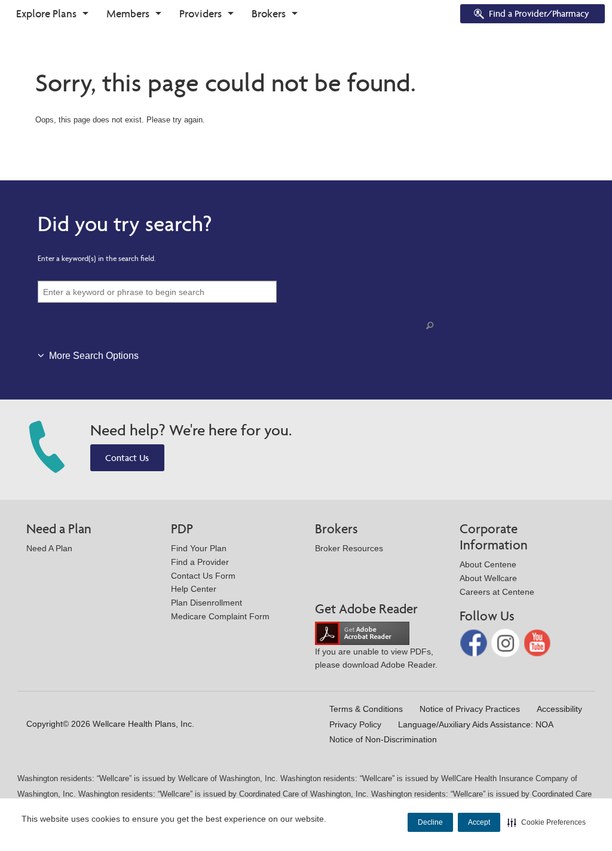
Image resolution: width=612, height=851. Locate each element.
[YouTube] (538, 642)
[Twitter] (506, 642)
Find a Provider (200, 562)
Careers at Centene (497, 592)
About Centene (488, 564)
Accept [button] (479, 822)
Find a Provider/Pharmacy (539, 13)
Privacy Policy (355, 724)
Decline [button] (430, 822)
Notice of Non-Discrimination (383, 739)
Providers (200, 13)
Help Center (193, 589)
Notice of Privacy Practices (470, 709)
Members (127, 13)
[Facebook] (475, 642)
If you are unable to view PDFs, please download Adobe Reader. (376, 658)
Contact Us (127, 457)
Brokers (269, 13)
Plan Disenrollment (206, 602)
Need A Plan (49, 548)
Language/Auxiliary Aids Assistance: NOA (475, 724)
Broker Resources (349, 548)
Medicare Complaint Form (220, 616)
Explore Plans (46, 13)
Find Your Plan (199, 548)
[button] (546, 822)
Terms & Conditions (366, 709)
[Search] (432, 325)
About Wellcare (488, 578)
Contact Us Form (203, 575)
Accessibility (559, 709)
